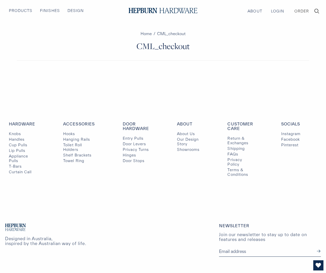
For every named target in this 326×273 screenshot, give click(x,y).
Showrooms (188, 149)
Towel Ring (73, 161)
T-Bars (15, 166)
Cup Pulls (18, 145)
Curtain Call (20, 172)
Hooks (69, 134)
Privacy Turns (136, 149)
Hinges (129, 155)
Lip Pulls (17, 150)
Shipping (235, 148)
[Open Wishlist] (318, 265)
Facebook (290, 139)
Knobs (15, 134)
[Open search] (316, 11)
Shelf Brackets (77, 155)
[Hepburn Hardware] (163, 10)
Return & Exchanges (237, 140)
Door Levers (134, 144)
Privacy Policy (234, 161)
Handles (16, 139)
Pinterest (289, 145)
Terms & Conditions (237, 172)
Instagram (291, 134)
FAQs (232, 154)
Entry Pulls (133, 138)
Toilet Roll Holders (72, 147)
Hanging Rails (76, 139)
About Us (186, 134)
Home (146, 33)
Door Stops (133, 161)
